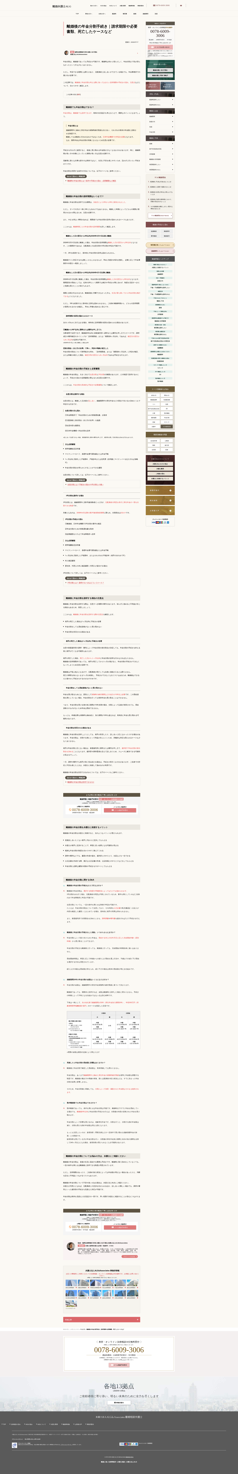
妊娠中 (154, 426)
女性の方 (153, 395)
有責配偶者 (167, 400)
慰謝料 (114, 14)
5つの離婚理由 (160, 215)
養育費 (125, 14)
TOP (77, 14)
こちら (106, 1220)
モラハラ (166, 422)
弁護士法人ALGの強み (160, 464)
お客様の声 (78, 1424)
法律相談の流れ (16, 1424)
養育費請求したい (155, 164)
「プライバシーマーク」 (66, 1444)
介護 (153, 413)
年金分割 (152, 132)
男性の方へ (88, 14)
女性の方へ (102, 14)
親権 (135, 14)
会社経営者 (154, 441)
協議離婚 (154, 231)
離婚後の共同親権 (155, 159)
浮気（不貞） (154, 94)
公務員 (167, 441)
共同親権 (152, 154)
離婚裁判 (167, 236)
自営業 (154, 450)
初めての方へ (94, 6)
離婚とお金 (153, 111)
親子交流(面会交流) (155, 149)
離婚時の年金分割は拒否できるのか (80, 782)
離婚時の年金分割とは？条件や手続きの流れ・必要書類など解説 (91, 180)
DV (167, 409)
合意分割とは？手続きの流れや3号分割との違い (85, 484)
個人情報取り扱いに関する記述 (32, 1439)
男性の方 (166, 395)
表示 (78, 94)
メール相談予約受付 (120, 1365)
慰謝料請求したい (155, 99)
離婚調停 (167, 231)
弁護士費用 (123, 6)
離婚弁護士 (160, 70)
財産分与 (152, 122)
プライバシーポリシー (17, 1439)
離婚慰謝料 (154, 400)
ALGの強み (103, 6)
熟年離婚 (166, 413)
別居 (156, 14)
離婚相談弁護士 (130, 1457)
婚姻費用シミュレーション (160, 251)
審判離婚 (154, 236)
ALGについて (113, 6)
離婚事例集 (132, 6)
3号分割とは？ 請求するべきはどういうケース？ (85, 582)
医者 (166, 450)
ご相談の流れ (160, 474)
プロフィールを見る (129, 1256)
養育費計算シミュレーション (160, 245)
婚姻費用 (145, 14)
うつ (153, 404)
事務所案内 (141, 6)
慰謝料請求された (155, 105)
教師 (153, 445)
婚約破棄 (153, 417)
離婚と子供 (153, 138)
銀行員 (167, 445)
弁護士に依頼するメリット (160, 479)
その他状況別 (167, 426)
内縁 (153, 422)
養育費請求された (155, 170)
